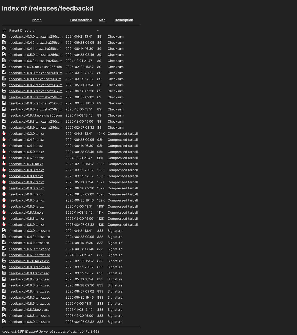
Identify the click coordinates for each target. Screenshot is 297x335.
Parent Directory (22, 30)
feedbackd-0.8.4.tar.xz (26, 194)
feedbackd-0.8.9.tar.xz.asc (29, 322)
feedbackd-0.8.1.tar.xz (26, 176)
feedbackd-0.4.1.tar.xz (26, 146)
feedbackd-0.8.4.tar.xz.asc (29, 291)
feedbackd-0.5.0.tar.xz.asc (29, 249)
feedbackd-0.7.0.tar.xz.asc (29, 261)
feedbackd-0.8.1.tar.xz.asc (29, 273)
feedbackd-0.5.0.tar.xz (26, 152)
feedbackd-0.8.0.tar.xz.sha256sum (35, 73)
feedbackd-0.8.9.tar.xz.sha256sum (35, 127)
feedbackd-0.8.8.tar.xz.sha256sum (35, 121)
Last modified (81, 20)
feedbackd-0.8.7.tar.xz (26, 212)
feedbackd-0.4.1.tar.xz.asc (29, 243)
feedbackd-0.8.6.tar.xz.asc (29, 303)
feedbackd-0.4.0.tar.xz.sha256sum (35, 42)
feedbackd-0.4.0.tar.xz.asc (29, 237)
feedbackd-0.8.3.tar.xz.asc (29, 285)
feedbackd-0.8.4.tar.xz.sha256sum (35, 97)
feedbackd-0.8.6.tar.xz (26, 206)
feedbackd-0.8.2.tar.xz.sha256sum (35, 85)
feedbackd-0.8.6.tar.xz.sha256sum (35, 109)
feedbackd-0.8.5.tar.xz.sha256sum (35, 103)
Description (124, 20)
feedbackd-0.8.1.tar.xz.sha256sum (35, 79)
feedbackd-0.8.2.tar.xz (26, 182)
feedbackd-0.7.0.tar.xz (26, 164)
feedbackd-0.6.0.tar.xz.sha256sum (35, 61)
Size (102, 20)
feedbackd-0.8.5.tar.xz (26, 200)
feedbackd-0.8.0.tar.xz (26, 170)
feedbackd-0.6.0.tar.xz (26, 158)
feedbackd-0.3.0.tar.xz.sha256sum (35, 36)
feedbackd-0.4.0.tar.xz (26, 140)
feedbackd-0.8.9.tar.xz (26, 225)
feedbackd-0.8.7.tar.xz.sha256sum (35, 115)
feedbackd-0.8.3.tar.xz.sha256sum (35, 91)
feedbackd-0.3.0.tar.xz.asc (29, 231)
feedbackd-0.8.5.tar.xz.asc (29, 297)
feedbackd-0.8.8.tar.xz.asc (29, 316)
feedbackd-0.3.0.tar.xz (26, 133)
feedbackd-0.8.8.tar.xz (26, 218)
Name (37, 20)
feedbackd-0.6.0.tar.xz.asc (29, 255)
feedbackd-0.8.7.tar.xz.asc (29, 309)
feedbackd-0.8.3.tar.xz (26, 188)
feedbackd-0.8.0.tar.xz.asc (29, 267)
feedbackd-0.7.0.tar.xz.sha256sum (35, 67)
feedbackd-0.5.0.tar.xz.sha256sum (35, 55)
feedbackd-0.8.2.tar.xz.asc (29, 279)
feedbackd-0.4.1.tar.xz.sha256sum (35, 49)
